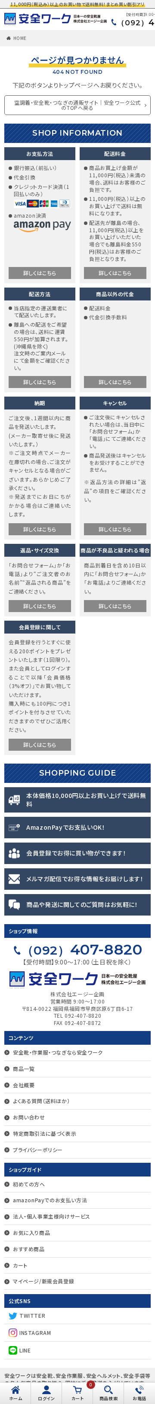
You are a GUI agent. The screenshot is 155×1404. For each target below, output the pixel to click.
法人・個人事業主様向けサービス (51, 1216)
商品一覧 (23, 1068)
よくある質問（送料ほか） (41, 1100)
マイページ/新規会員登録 (43, 1281)
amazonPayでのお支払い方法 (50, 1200)
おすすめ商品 (29, 1248)
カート (20, 1265)
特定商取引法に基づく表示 (44, 1133)
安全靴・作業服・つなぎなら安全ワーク (58, 1052)
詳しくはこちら (39, 272)
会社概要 (23, 1085)
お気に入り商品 (31, 1232)
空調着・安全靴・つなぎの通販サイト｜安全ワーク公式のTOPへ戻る (77, 105)
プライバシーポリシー (38, 1149)
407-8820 (82, 949)
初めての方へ (29, 1184)
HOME (20, 38)
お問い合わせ (29, 1117)
